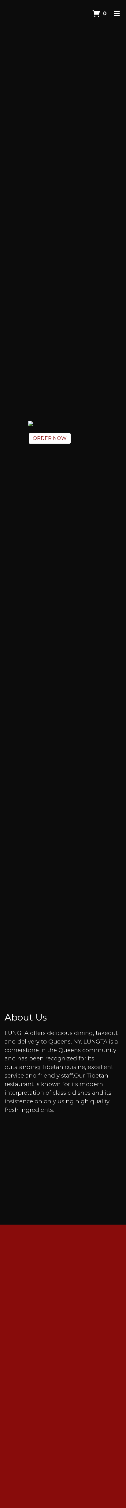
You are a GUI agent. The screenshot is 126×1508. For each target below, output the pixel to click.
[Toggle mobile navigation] (117, 14)
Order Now (50, 438)
